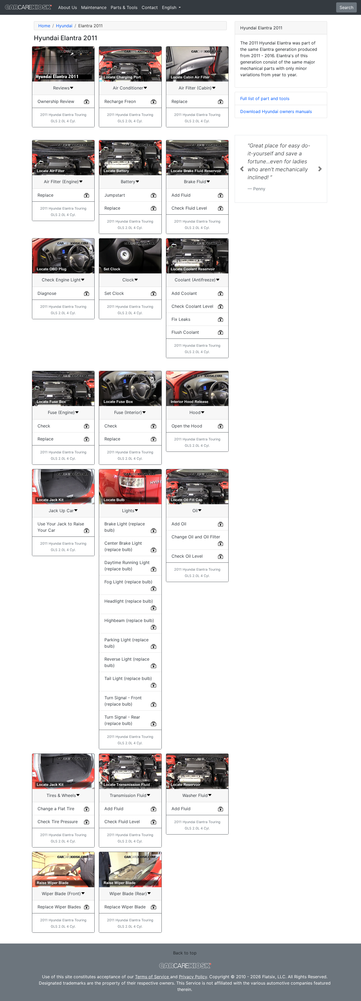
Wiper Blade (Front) (61, 893)
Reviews (61, 88)
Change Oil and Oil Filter (196, 536)
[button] (242, 168)
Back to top (185, 952)
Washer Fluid (195, 795)
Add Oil (179, 523)
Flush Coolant (185, 332)
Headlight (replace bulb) (128, 601)
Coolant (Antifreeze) (195, 279)
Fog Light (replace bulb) (128, 581)
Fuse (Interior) (128, 412)
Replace (179, 101)
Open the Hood (187, 426)
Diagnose (47, 293)
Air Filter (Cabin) (195, 88)
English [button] (170, 7)
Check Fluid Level (189, 208)
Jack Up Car (61, 510)
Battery (128, 181)
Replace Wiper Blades (59, 906)
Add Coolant (184, 293)
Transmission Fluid (128, 795)
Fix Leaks (181, 319)
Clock (128, 279)
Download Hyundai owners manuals (276, 111)
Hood (195, 412)
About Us (67, 7)
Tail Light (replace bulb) (128, 678)
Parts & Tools (124, 7)
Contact (150, 7)
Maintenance (94, 7)
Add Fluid (181, 195)
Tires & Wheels (61, 795)
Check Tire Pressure (58, 821)
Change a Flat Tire (56, 808)
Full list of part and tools (264, 98)
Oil (195, 510)
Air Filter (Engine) (61, 181)
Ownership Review (56, 101)
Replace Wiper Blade (125, 906)
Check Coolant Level (192, 306)
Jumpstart (114, 195)
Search (346, 7)
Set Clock (114, 293)
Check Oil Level (187, 556)
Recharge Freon (120, 101)
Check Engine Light (61, 279)
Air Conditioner (128, 88)
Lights (128, 510)
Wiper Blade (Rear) (128, 893)
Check (44, 426)
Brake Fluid (195, 181)
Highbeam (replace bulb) (129, 620)
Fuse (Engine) (61, 412)
